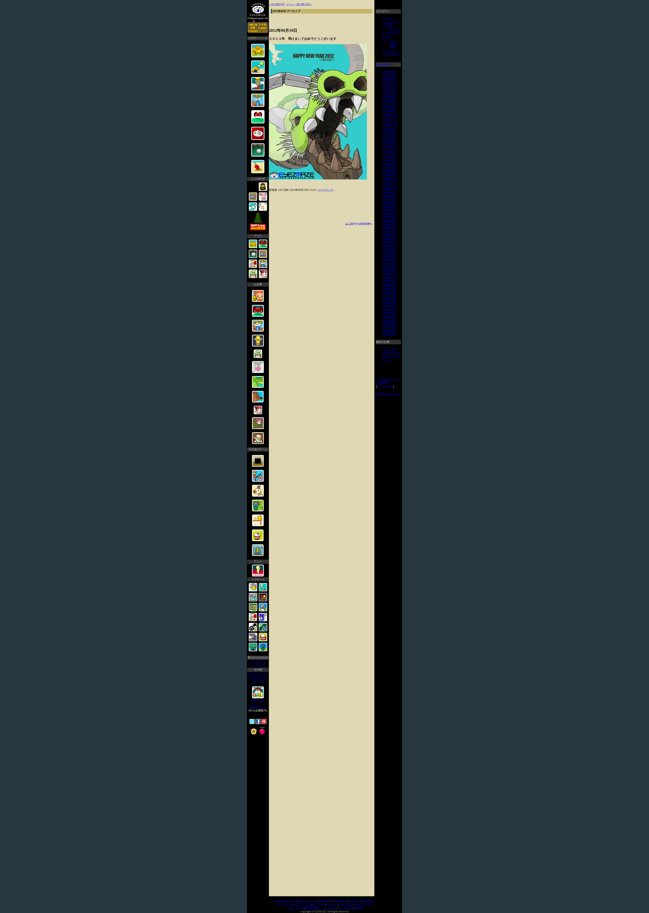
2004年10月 (389, 316)
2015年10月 (389, 85)
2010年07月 (389, 174)
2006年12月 (389, 270)
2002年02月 (389, 331)
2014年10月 (389, 107)
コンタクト (258, 681)
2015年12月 (389, 78)
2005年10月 (389, 302)
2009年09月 (389, 188)
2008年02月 (389, 242)
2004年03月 (389, 327)
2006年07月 (389, 284)
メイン (290, 4)
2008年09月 (389, 217)
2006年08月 (389, 281)
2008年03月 (389, 238)
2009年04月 (389, 203)
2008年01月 (389, 245)
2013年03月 (389, 128)
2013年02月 (389, 132)
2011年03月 (389, 156)
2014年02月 (389, 114)
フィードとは (385, 386)
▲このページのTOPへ (358, 223)
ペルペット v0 (302, 904)
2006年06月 (389, 288)
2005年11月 (389, 299)
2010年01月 (389, 181)
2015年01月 (389, 100)
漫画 (392, 47)
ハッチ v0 (332, 904)
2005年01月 (389, 313)
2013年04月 (389, 125)
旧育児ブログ (258, 707)
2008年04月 (389, 235)
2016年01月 (389, 75)
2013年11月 (389, 121)
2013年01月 (389, 135)
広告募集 (310, 908)
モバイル (395, 29)
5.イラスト (389, 39)
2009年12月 (389, 185)
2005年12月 (389, 295)
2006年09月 (389, 277)
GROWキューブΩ (285, 900)
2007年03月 (389, 263)
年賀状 (394, 43)
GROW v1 (369, 900)
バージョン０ (258, 665)
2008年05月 (389, 231)
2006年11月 (389, 274)
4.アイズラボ (390, 32)
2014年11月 (389, 103)
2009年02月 (389, 210)
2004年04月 (389, 323)
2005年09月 (389, 306)
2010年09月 (389, 167)
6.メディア (389, 50)
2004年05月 (389, 320)
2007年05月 (389, 256)
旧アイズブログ (257, 673)
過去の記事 (383, 64)
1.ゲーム (388, 18)
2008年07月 (389, 224)
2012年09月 (389, 142)
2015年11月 (389, 82)
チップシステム (327, 908)
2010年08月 (389, 171)
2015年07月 (389, 93)
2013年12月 (389, 117)
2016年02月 (389, 71)
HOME (358, 908)
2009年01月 (389, 213)
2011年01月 (389, 160)
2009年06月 (389, 196)
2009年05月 (389, 199)
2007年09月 (389, 249)
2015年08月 (389, 89)
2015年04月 (389, 96)
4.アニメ (388, 36)
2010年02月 (389, 178)
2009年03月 (389, 206)
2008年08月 (389, 220)
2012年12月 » (304, 4)
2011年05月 (389, 153)
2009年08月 (389, 192)
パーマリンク (325, 189)
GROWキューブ (307, 900)
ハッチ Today (347, 904)
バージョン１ (258, 661)
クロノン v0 (364, 904)
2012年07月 (389, 146)
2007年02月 (389, 267)
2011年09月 (389, 149)
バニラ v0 (318, 904)
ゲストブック (258, 677)
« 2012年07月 (276, 4)
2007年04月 (389, 260)
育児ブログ (258, 700)
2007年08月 (389, 252)
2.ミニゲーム (390, 22)
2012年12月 (389, 139)
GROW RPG (326, 900)
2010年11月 (389, 164)
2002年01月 (389, 334)
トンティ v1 (285, 904)
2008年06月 (389, 228)
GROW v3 (341, 900)
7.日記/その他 (391, 54)
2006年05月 (389, 292)
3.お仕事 (388, 25)
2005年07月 (389, 309)
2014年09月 (389, 110)
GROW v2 (355, 900)
